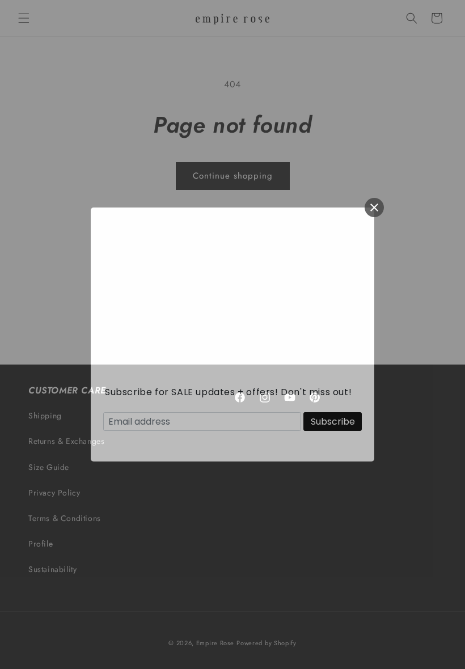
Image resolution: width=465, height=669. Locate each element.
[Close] (374, 207)
